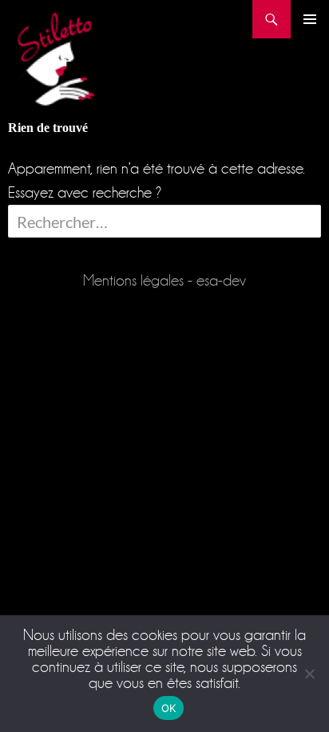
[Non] (309, 674)
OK (168, 708)
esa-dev (221, 280)
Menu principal (310, 19)
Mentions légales (133, 280)
